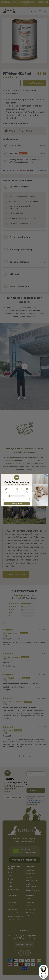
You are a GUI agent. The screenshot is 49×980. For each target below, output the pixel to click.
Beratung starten (16, 504)
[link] (16, 496)
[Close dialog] (46, 475)
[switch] (43, 976)
